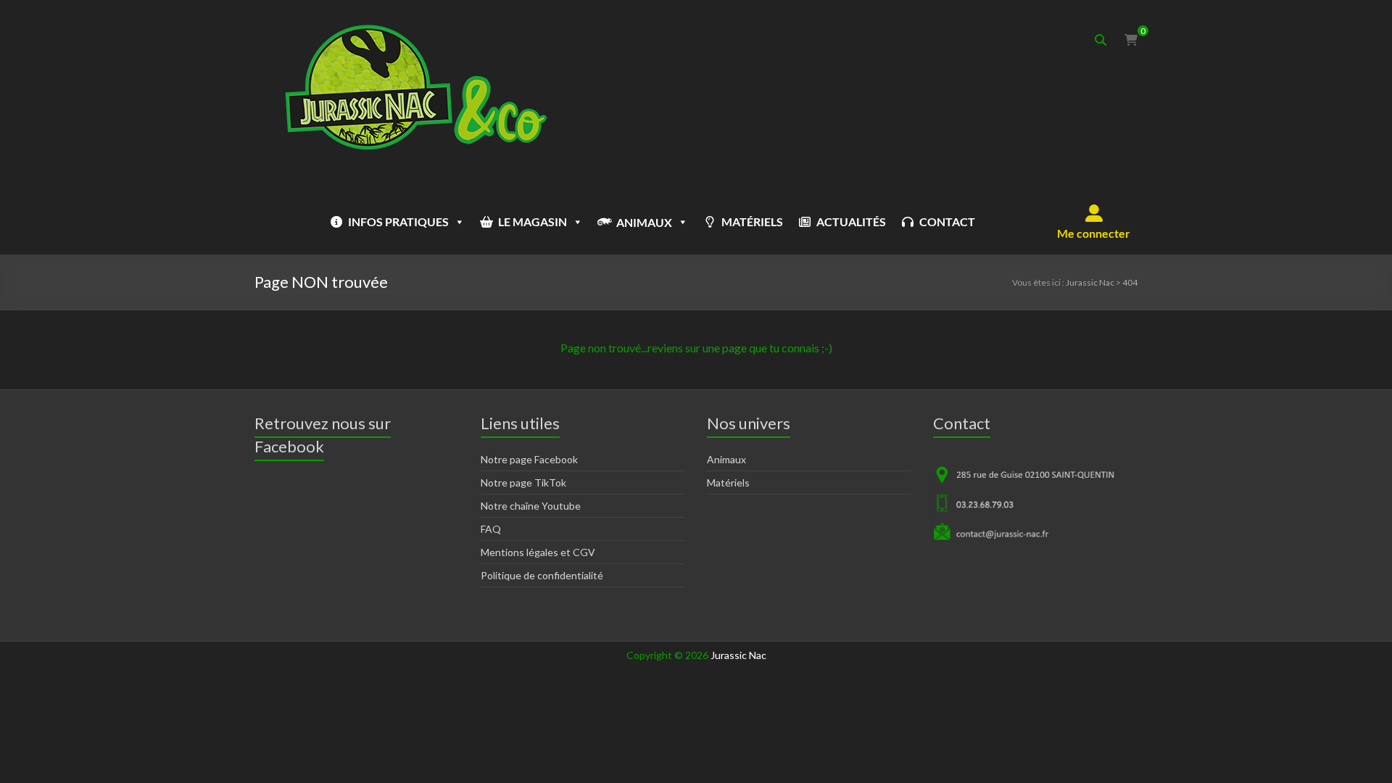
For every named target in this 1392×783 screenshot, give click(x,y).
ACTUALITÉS (851, 221)
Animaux (726, 459)
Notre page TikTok (523, 482)
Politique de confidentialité (542, 575)
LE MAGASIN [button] (532, 221)
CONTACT (947, 221)
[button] (1094, 222)
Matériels (728, 482)
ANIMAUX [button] (644, 222)
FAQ (491, 529)
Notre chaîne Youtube (531, 506)
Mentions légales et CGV (538, 552)
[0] (1131, 40)
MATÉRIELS (752, 221)
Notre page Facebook (529, 459)
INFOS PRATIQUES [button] (398, 221)
